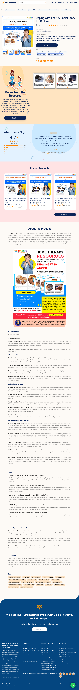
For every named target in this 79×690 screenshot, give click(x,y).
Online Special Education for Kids (48, 669)
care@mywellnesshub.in (63, 683)
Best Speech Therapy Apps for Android (31, 650)
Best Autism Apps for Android (29, 648)
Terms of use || (37, 673)
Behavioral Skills (41, 54)
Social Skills (63, 52)
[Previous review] (31, 143)
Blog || (31, 673)
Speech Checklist (26, 657)
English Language (10, 9)
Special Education (66, 9)
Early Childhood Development (55, 54)
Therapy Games (62, 661)
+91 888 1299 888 (62, 685)
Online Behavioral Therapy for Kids (48, 667)
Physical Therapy (21, 9)
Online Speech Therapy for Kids (47, 650)
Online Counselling (45, 648)
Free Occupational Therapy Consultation (49, 659)
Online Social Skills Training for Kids (48, 665)
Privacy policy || (45, 673)
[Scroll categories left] (2, 9)
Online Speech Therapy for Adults (48, 652)
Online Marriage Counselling (47, 655)
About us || (26, 673)
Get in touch (39, 629)
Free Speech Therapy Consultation (48, 657)
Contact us (53, 673)
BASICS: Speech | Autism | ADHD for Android (66, 649)
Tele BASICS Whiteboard (28, 659)
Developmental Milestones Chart (30, 661)
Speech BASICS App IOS (64, 654)
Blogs (66, 2)
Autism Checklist (26, 655)
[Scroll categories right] (77, 9)
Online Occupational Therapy (47, 663)
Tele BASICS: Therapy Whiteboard (66, 656)
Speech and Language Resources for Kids (48, 9)
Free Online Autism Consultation (48, 661)
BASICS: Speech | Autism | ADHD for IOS (67, 652)
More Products (65, 214)
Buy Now (47, 45)
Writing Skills (32, 9)
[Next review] (76, 143)
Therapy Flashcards (63, 659)
